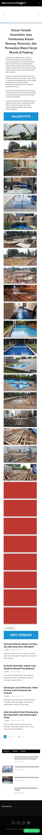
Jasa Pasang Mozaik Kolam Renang (26, 777)
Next (38, 13)
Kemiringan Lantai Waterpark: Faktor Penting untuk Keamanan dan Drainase (21, 690)
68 (19, 736)
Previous (3, 13)
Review (23, 751)
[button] (31, 831)
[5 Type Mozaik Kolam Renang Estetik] (7, 769)
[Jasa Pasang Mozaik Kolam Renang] (7, 780)
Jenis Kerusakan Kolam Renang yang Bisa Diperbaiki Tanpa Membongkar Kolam (21, 715)
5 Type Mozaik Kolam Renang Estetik (27, 767)
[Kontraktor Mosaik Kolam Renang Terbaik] (7, 790)
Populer (6, 751)
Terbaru (15, 751)
